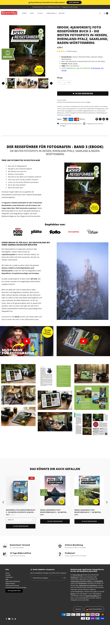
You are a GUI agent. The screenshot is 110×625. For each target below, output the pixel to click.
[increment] (69, 82)
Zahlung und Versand (12, 585)
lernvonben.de (78, 575)
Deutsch (78, 609)
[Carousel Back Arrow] (3, 83)
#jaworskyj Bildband (92, 596)
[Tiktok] (15, 619)
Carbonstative (75, 581)
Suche (7, 573)
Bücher (62, 13)
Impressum (9, 577)
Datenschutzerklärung (12, 581)
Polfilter (89, 581)
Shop (32, 13)
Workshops (82, 583)
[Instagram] (12, 619)
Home (24, 13)
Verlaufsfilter (99, 581)
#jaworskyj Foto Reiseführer (88, 585)
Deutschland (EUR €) (95, 609)
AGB (6, 579)
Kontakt (8, 575)
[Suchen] (100, 13)
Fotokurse (74, 577)
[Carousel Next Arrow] (51, 83)
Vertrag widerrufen (14, 591)
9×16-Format (95, 68)
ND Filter (83, 581)
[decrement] (59, 82)
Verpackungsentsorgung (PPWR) (15, 588)
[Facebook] (6, 619)
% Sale (40, 13)
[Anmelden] (63, 578)
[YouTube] (9, 619)
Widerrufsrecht (10, 583)
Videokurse (50, 13)
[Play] (26, 341)
